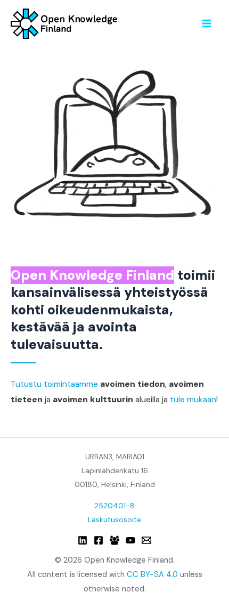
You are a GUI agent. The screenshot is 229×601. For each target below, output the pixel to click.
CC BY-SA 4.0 (152, 575)
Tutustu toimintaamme (54, 384)
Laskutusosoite (114, 519)
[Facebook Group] (114, 540)
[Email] (146, 540)
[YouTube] (130, 540)
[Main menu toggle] (206, 23)
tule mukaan (193, 399)
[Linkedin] (82, 540)
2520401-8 (114, 505)
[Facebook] (98, 540)
